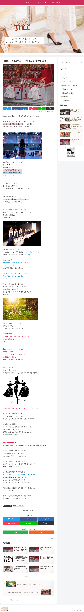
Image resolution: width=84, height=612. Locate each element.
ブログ (64, 74)
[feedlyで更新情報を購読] (15, 532)
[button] (81, 62)
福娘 (15, 505)
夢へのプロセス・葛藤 (69, 85)
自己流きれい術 (67, 93)
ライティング (66, 82)
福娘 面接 (21, 505)
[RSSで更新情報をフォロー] (41, 532)
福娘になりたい (7, 505)
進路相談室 (66, 100)
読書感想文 (66, 96)
